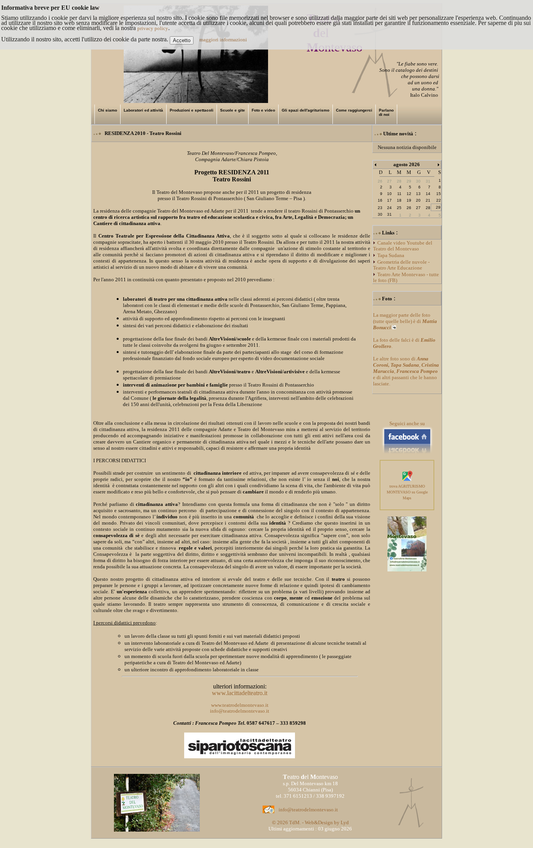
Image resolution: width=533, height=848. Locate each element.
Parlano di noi (386, 112)
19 (409, 200)
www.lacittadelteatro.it (239, 693)
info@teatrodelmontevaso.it (239, 711)
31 (389, 214)
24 (389, 208)
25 (399, 208)
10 (389, 194)
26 (409, 208)
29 (438, 207)
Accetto (181, 40)
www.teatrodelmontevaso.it (239, 705)
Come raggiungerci (354, 110)
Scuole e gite (232, 110)
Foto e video (263, 110)
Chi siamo (107, 110)
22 (438, 200)
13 (418, 194)
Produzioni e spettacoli (191, 110)
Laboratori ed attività (143, 110)
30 (380, 214)
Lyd (345, 822)
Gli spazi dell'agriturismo (305, 110)
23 (380, 208)
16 (380, 200)
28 (428, 208)
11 (399, 194)
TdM (294, 822)
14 (428, 194)
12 (409, 194)
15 (438, 194)
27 (418, 208)
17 (389, 200)
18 (399, 200)
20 (418, 200)
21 (428, 200)
